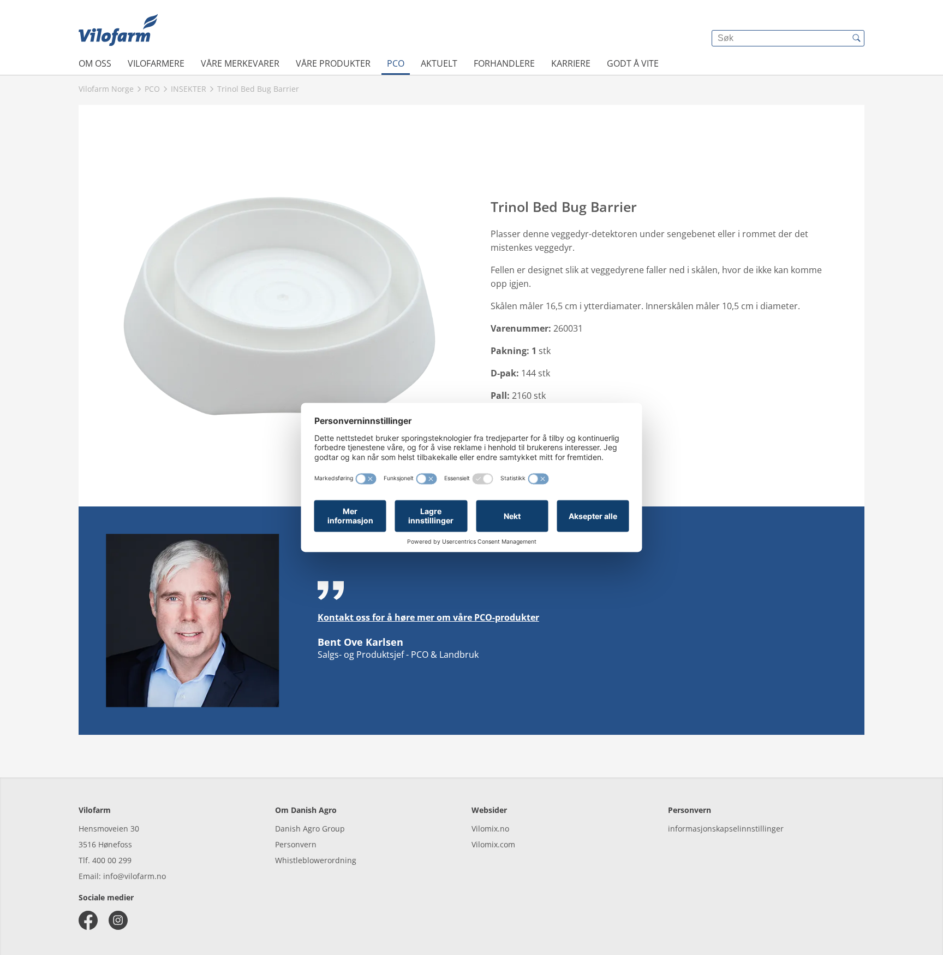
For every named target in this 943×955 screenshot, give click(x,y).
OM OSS (95, 63)
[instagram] (118, 920)
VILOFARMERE (156, 63)
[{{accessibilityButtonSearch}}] (856, 38)
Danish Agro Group (310, 828)
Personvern (296, 844)
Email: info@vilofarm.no (122, 876)
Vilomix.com (493, 844)
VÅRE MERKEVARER (240, 63)
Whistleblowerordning (315, 860)
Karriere (570, 63)
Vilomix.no (490, 828)
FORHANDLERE (504, 63)
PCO (395, 63)
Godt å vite (633, 63)
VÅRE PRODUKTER (333, 63)
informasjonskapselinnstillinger (726, 828)
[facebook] (88, 920)
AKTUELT (439, 63)
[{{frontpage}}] (118, 30)
